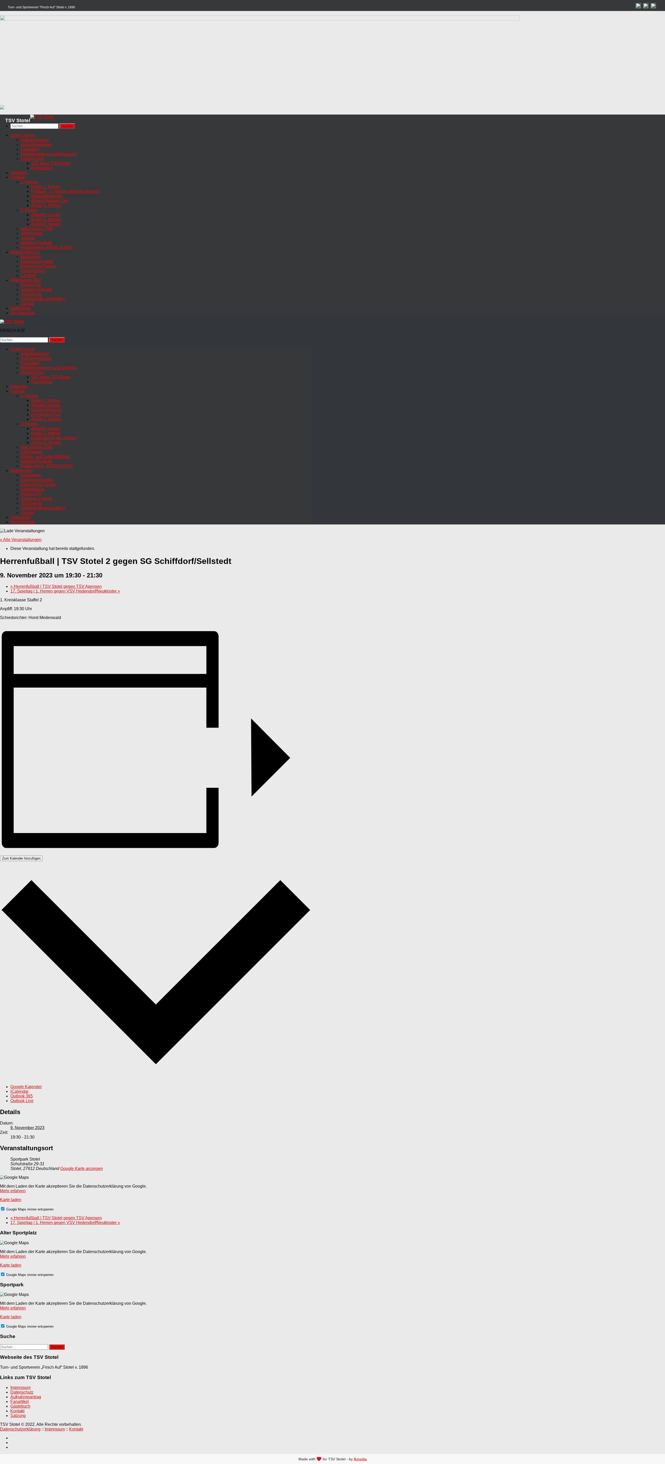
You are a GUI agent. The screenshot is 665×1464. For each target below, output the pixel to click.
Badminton (31, 257)
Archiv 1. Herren (46, 205)
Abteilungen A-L (25, 252)
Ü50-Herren (32, 233)
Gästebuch (20, 1406)
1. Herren (29, 182)
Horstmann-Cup (46, 414)
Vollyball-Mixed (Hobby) (43, 299)
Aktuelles (19, 172)
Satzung (18, 1415)
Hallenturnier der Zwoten (54, 438)
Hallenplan (20, 308)
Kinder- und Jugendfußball (45, 456)
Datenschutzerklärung (20, 1429)
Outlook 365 (21, 1096)
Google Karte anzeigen (81, 1168)
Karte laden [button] (10, 1199)
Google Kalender (26, 1086)
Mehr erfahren (13, 1191)
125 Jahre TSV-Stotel (51, 163)
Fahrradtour (42, 168)
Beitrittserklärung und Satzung (48, 154)
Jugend (28, 238)
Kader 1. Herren (46, 186)
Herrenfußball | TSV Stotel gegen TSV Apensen (56, 586)
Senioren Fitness (36, 289)
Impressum (20, 1387)
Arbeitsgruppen (35, 140)
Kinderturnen (33, 271)
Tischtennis (31, 294)
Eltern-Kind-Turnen (38, 266)
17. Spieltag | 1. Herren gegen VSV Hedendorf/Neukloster (65, 591)
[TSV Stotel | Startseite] (42, 117)
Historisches (32, 158)
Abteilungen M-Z (25, 280)
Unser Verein (22, 135)
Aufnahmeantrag (36, 144)
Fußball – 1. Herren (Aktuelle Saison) (65, 191)
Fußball (17, 177)
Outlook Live (22, 1101)
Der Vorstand (22, 313)
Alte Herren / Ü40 (37, 229)
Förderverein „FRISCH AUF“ (47, 247)
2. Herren (29, 210)
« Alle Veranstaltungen (21, 539)
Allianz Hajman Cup (49, 200)
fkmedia (360, 1459)
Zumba (27, 303)
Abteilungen (21, 470)
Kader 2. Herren (46, 219)
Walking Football (36, 243)
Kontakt (17, 1411)
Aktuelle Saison (45, 214)
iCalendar (19, 1091)
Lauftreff (28, 275)
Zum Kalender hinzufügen (21, 858)
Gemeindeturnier (46, 196)
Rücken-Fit (31, 285)
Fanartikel (30, 149)
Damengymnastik (37, 261)
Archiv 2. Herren (46, 224)
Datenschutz (22, 1392)
